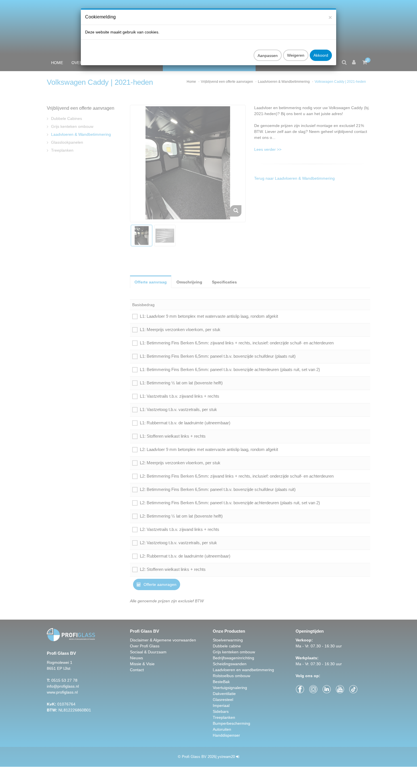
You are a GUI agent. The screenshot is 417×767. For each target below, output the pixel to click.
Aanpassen (268, 55)
